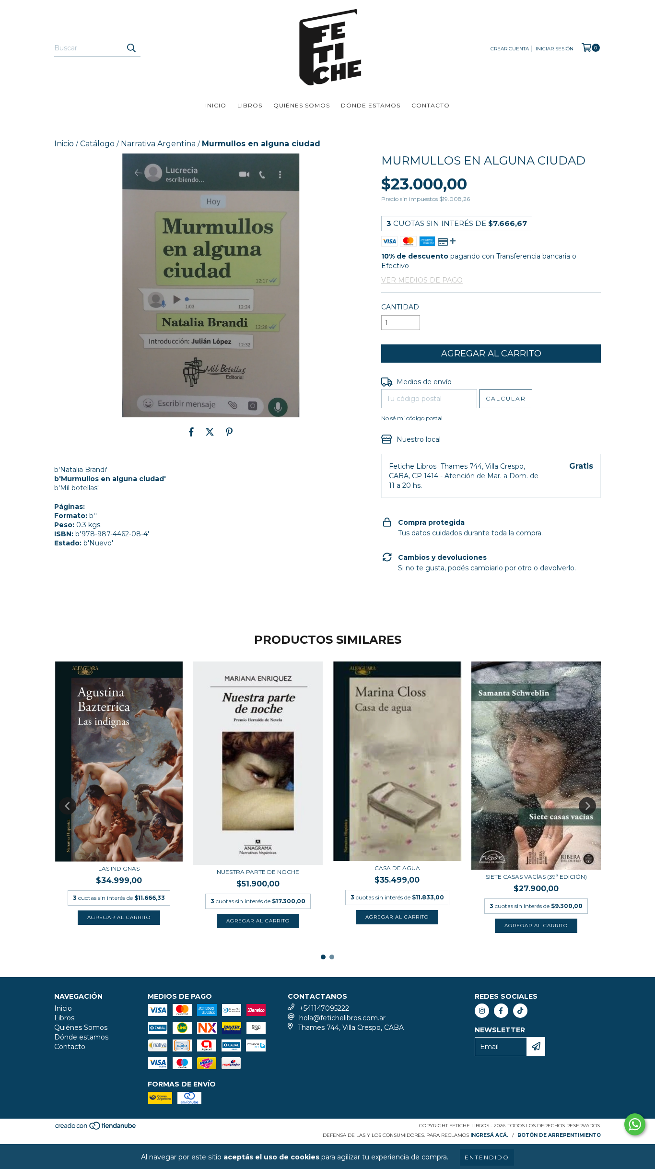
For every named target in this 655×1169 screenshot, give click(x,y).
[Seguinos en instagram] (482, 1011)
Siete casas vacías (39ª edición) (536, 876)
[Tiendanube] (96, 1128)
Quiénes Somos (301, 105)
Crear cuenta (510, 49)
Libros (249, 105)
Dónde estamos (370, 105)
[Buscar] (130, 48)
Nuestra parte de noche (258, 871)
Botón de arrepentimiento (559, 1135)
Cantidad (400, 307)
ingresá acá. (489, 1135)
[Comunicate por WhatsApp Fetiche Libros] (634, 1124)
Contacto (430, 105)
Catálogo (97, 143)
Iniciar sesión (554, 49)
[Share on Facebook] (191, 432)
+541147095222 (324, 1008)
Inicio (215, 105)
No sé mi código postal (412, 418)
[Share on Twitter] (209, 432)
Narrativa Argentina (158, 143)
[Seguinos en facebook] (501, 1011)
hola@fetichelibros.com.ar (342, 1018)
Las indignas (119, 868)
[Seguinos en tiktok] (520, 1011)
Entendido (487, 1157)
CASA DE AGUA (397, 868)
